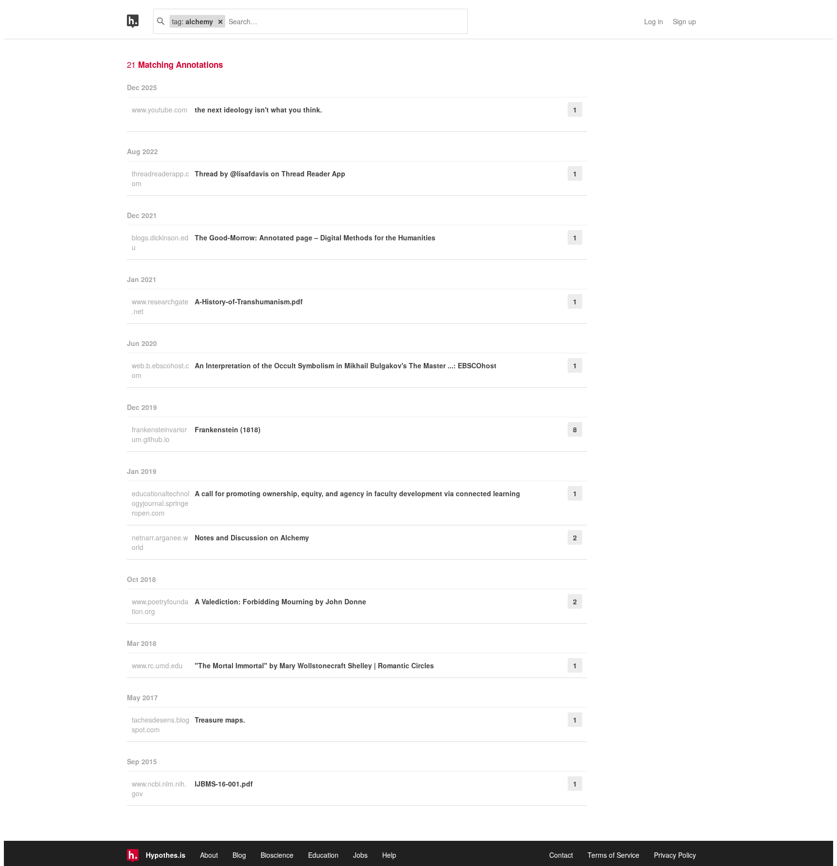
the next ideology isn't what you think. (258, 109)
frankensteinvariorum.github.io (159, 434)
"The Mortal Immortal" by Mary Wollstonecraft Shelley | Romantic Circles (314, 665)
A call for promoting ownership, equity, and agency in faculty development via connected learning (357, 493)
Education (323, 855)
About (209, 855)
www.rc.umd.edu (158, 665)
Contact (561, 855)
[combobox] (342, 21)
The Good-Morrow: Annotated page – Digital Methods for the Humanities (315, 237)
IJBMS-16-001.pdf (224, 783)
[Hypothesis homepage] (140, 21)
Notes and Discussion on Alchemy (252, 537)
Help (389, 855)
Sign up (684, 21)
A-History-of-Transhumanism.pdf (249, 301)
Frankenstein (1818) (228, 429)
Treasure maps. (220, 719)
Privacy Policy (675, 855)
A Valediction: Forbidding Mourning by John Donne (280, 601)
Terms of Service (613, 855)
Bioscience (277, 855)
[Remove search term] (220, 21)
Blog (239, 855)
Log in (653, 21)
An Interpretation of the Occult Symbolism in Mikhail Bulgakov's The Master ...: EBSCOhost (345, 365)
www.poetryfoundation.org (160, 606)
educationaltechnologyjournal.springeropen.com (160, 503)
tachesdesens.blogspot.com (160, 724)
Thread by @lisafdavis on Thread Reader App (270, 173)
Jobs (360, 855)
